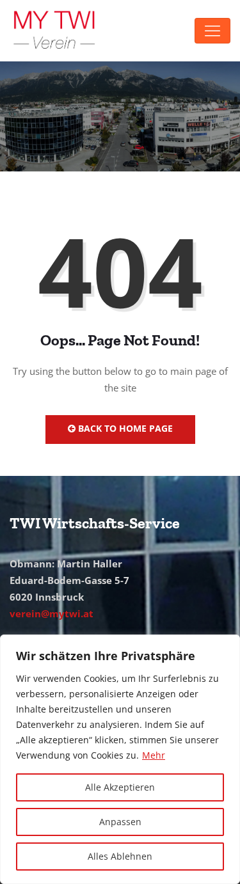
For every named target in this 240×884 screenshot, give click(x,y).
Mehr (153, 755)
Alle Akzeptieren (120, 787)
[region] (120, 759)
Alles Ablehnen (120, 856)
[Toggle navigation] (212, 30)
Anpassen (120, 822)
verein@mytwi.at (51, 613)
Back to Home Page (124, 428)
